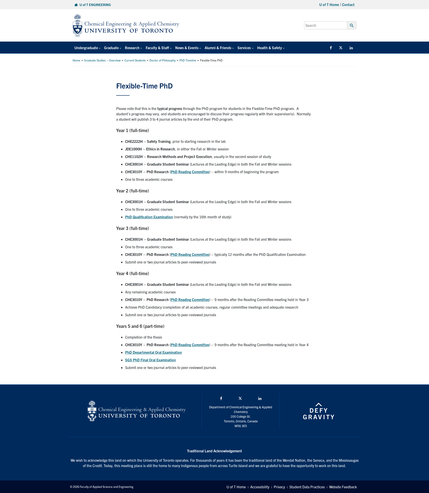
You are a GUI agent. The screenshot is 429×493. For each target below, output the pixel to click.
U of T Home (329, 4)
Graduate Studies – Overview (102, 60)
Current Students (135, 60)
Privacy (279, 487)
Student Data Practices (307, 487)
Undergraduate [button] (86, 47)
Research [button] (132, 47)
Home (76, 60)
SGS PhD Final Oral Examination (150, 360)
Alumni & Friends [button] (218, 47)
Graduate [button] (111, 47)
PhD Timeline (187, 60)
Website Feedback (343, 487)
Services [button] (244, 47)
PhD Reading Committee (190, 171)
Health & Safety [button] (269, 47)
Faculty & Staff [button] (157, 47)
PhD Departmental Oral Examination (153, 352)
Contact (348, 4)
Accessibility (259, 487)
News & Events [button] (186, 47)
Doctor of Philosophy (162, 60)
